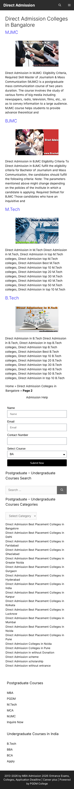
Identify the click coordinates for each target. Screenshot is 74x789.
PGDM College (39, 783)
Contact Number (17, 435)
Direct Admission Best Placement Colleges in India (35, 586)
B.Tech (12, 297)
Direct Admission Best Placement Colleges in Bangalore (35, 526)
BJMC (11, 120)
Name (11, 408)
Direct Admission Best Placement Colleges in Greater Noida (35, 560)
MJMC (11, 32)
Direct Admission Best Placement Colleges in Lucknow (35, 611)
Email (10, 421)
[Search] (62, 490)
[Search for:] (31, 490)
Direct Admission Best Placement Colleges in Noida (35, 628)
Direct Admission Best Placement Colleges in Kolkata (35, 603)
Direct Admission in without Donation (30, 652)
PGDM (11, 698)
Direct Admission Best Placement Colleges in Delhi (35, 535)
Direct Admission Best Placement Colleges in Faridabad (35, 543)
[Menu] (69, 5)
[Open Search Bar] (60, 5)
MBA (10, 693)
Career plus (50, 779)
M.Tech (12, 209)
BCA (10, 755)
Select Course (16, 448)
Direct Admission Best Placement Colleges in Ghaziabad (35, 552)
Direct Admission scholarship (24, 661)
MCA (10, 710)
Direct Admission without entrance (28, 665)
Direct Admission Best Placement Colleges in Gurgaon (35, 569)
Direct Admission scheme (22, 657)
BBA (10, 749)
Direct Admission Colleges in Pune (28, 648)
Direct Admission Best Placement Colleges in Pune (35, 637)
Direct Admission (19, 5)
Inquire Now (15, 722)
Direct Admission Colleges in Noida (29, 643)
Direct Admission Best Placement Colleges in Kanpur (35, 594)
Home (10, 386)
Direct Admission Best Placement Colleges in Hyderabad (35, 577)
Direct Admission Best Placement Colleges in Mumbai (35, 620)
